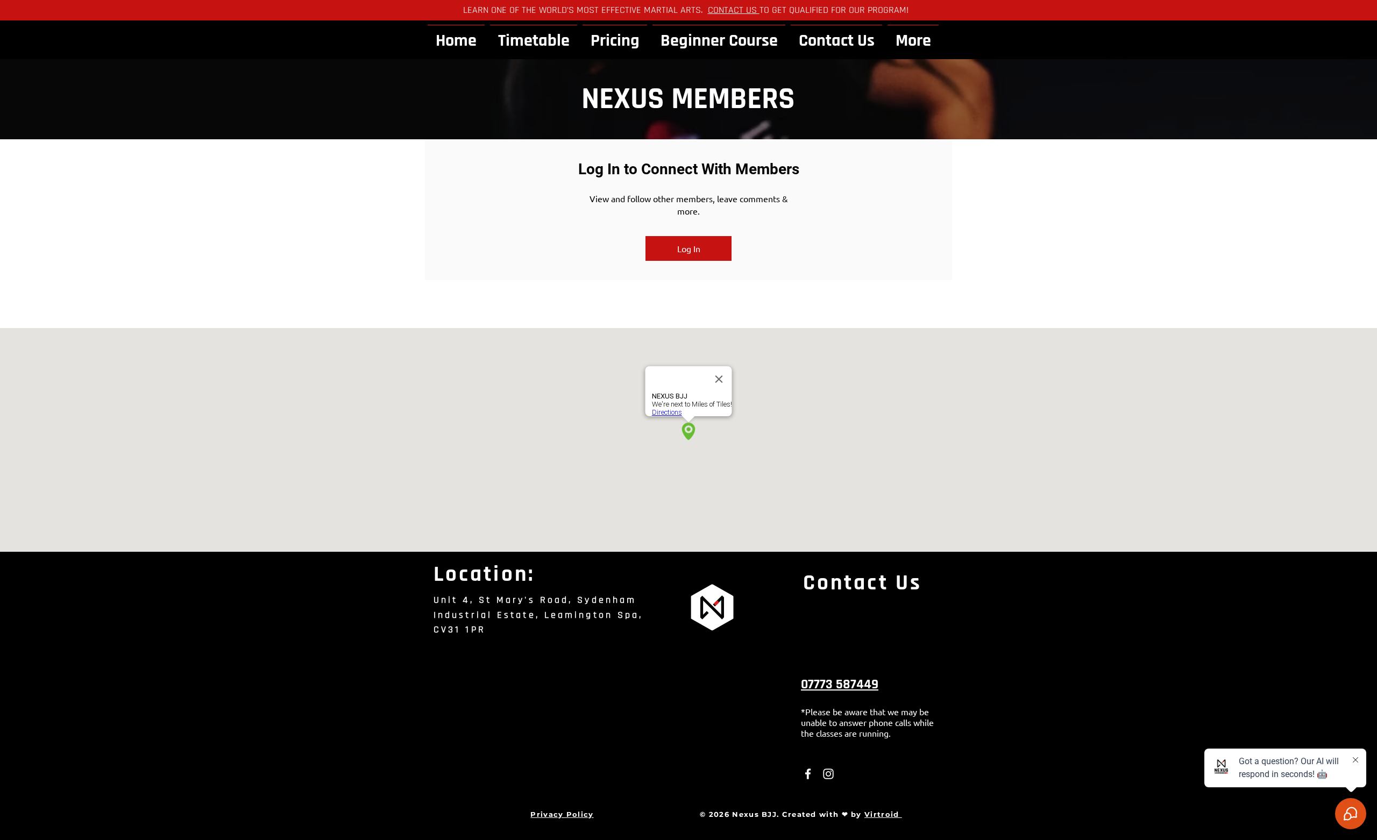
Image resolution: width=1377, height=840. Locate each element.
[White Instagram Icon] (828, 774)
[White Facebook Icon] (808, 774)
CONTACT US (734, 10)
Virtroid (883, 814)
